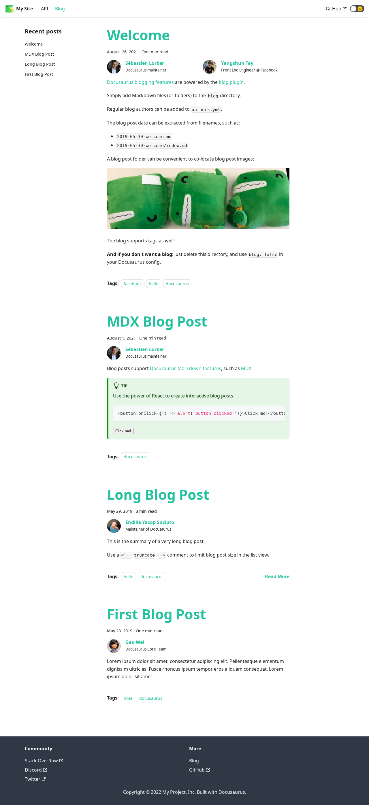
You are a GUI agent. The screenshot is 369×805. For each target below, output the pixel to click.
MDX (246, 368)
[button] (357, 8)
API (44, 8)
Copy (275, 412)
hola (128, 698)
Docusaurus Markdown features (185, 368)
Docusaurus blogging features (140, 82)
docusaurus (177, 283)
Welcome (34, 44)
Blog (60, 8)
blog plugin (231, 82)
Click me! (123, 431)
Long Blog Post (40, 64)
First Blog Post (39, 74)
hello (154, 283)
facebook (133, 283)
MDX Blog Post (39, 54)
